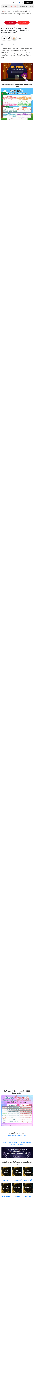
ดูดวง (9, 11)
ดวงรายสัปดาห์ (23, 6)
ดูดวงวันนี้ (24, 23)
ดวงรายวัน (13, 6)
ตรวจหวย (11, 23)
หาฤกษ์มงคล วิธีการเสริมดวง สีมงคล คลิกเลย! (17, 1142)
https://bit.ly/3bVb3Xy (17, 1144)
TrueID (4, 2)
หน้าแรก (5, 6)
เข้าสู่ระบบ (28, 2)
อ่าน (5, 11)
